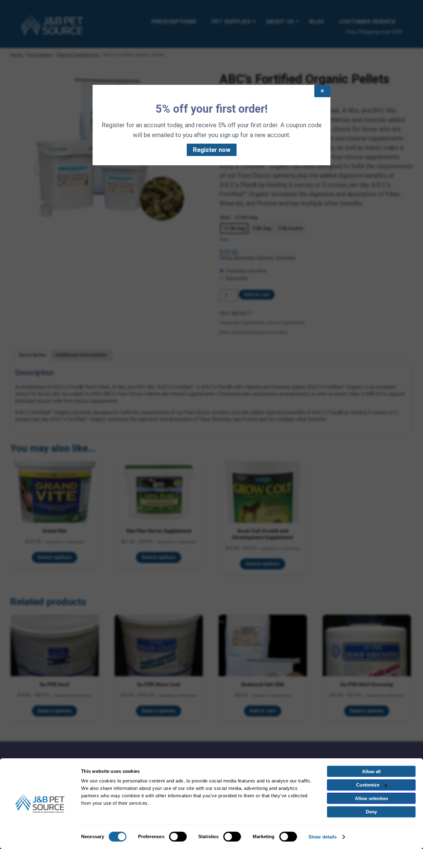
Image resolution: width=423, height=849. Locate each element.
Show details (322, 836)
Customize (367, 784)
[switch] (178, 837)
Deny (371, 811)
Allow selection (371, 798)
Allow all (371, 771)
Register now (211, 150)
